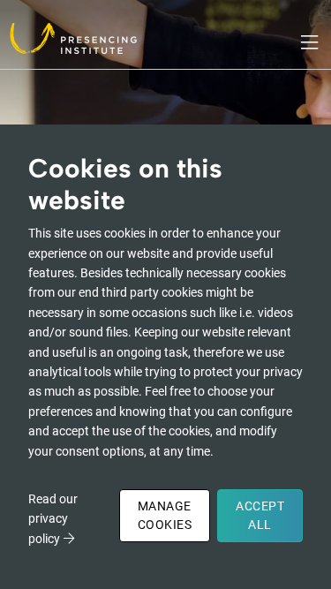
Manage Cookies (165, 515)
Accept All (260, 515)
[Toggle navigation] (310, 42)
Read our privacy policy (53, 519)
